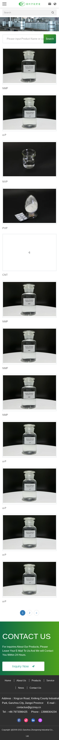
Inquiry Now (23, 666)
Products (36, 680)
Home (8, 680)
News (21, 687)
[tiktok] (26, 720)
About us (21, 680)
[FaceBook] (19, 720)
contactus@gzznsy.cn (29, 707)
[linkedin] (33, 720)
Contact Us (35, 687)
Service (50, 680)
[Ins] (40, 720)
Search (50, 38)
